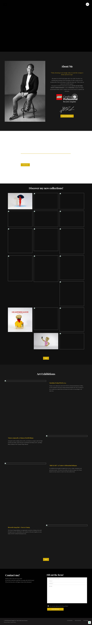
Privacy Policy (7, 622)
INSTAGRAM (78, 620)
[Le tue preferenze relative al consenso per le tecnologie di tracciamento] (89, 622)
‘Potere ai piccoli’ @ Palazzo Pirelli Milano (20, 438)
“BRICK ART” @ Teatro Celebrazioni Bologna (63, 465)
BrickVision (71, 87)
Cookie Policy (13, 622)
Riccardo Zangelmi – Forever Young (19, 527)
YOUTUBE (85, 620)
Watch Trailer (67, 449)
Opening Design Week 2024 (57, 383)
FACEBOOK (69, 620)
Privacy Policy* (65, 606)
